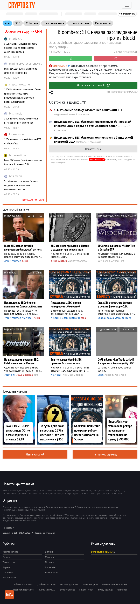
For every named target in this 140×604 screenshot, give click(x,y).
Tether (95, 490)
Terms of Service (67, 589)
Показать (7, 527)
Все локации (9, 577)
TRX (54, 490)
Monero (48, 490)
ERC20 (112, 490)
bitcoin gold (95, 493)
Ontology (66, 493)
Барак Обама (106, 317)
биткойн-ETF (117, 261)
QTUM (104, 493)
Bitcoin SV (36, 493)
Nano (120, 493)
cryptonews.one (19, 84)
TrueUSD (85, 493)
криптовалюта (78, 261)
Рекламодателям (69, 584)
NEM (107, 490)
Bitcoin (110, 374)
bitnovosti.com (18, 155)
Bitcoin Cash (86, 490)
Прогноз (49, 562)
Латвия (63, 261)
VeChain (6, 493)
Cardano (45, 493)
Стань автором (90, 584)
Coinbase (32, 23)
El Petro (71, 490)
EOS (29, 490)
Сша (25, 261)
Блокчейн (50, 567)
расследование (54, 23)
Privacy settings (105, 589)
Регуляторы (103, 23)
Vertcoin (14, 493)
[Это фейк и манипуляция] (115, 58)
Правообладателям (23, 589)
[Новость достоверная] (70, 58)
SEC (17, 23)
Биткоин (28, 317)
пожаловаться (96, 159)
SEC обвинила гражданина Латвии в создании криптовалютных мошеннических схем (21, 185)
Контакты (122, 589)
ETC (118, 490)
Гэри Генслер (13, 261)
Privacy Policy (86, 589)
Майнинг (50, 557)
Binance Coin (25, 493)
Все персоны (52, 572)
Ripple (35, 490)
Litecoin (22, 490)
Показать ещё (93, 149)
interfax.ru (16, 39)
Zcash (59, 490)
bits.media (16, 113)
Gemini (79, 374)
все (7, 23)
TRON (41, 490)
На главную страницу (105, 454)
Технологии (9, 562)
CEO (124, 374)
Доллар (6, 557)
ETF (100, 261)
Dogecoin (76, 493)
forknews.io (16, 134)
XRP (78, 490)
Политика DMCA (46, 589)
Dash (101, 490)
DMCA (9, 594)
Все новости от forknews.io (121, 92)
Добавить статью (47, 584)
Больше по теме (33, 200)
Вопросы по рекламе (102, 551)
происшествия (79, 23)
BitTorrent (112, 493)
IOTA (65, 490)
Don (101, 374)
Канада (29, 374)
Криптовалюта (10, 551)
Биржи (6, 567)
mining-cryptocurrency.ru (25, 63)
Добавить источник (23, 584)
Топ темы (8, 572)
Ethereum (14, 490)
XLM (122, 490)
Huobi (53, 493)
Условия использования (114, 584)
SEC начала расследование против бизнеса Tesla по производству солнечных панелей (20, 47)
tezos (59, 493)
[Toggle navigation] (126, 5)
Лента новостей (35, 454)
